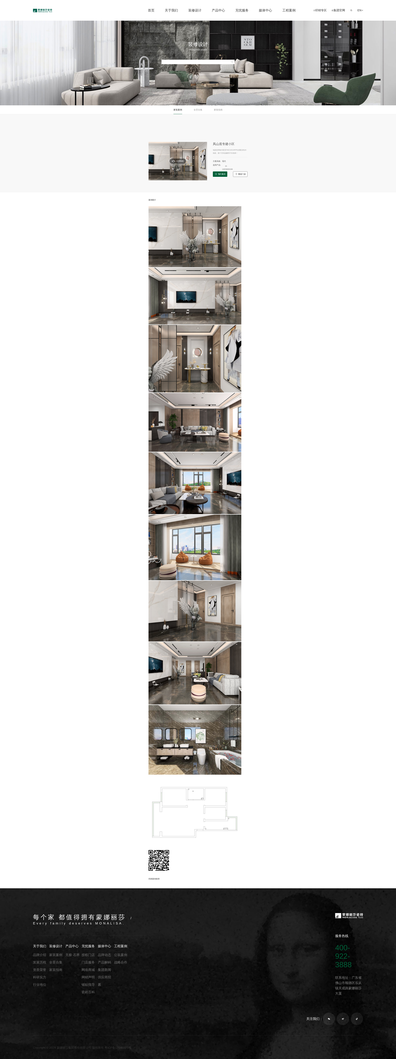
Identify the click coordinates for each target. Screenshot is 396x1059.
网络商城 (88, 970)
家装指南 (218, 110)
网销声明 (88, 977)
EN (359, 10)
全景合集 (198, 110)
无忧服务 (242, 10)
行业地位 (39, 984)
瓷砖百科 (88, 992)
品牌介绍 (39, 955)
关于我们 (171, 10)
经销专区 (321, 10)
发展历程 (39, 962)
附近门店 (242, 174)
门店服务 (88, 962)
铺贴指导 (88, 984)
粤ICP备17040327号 (118, 1047)
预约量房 (222, 174)
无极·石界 (72, 955)
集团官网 (339, 10)
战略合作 (120, 962)
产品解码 (104, 962)
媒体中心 (265, 10)
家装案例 (177, 110)
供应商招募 (104, 980)
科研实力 (39, 977)
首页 (151, 10)
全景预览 (180, 161)
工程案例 (289, 10)
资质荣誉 (39, 970)
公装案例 (120, 955)
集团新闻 (104, 970)
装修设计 (195, 10)
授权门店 (88, 955)
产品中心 (218, 10)
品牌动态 (104, 955)
